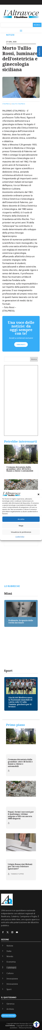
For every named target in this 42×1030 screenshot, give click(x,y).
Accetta (21, 519)
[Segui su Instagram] (12, 932)
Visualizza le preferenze (21, 532)
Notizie (10, 35)
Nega (21, 525)
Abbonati (21, 344)
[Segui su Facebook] (3, 932)
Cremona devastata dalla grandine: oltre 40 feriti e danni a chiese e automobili (19, 469)
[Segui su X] (7, 932)
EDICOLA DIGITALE (8, 1016)
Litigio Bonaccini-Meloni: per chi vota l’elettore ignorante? (20, 866)
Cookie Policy (19, 537)
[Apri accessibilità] (36, 1024)
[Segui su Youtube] (17, 932)
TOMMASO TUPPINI (17, 874)
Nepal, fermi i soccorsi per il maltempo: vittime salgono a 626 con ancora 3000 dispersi (21, 815)
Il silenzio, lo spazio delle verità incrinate (20, 621)
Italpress (6, 104)
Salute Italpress (18, 104)
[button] (38, 494)
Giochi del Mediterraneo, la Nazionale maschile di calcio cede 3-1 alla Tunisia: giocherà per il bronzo (20, 702)
